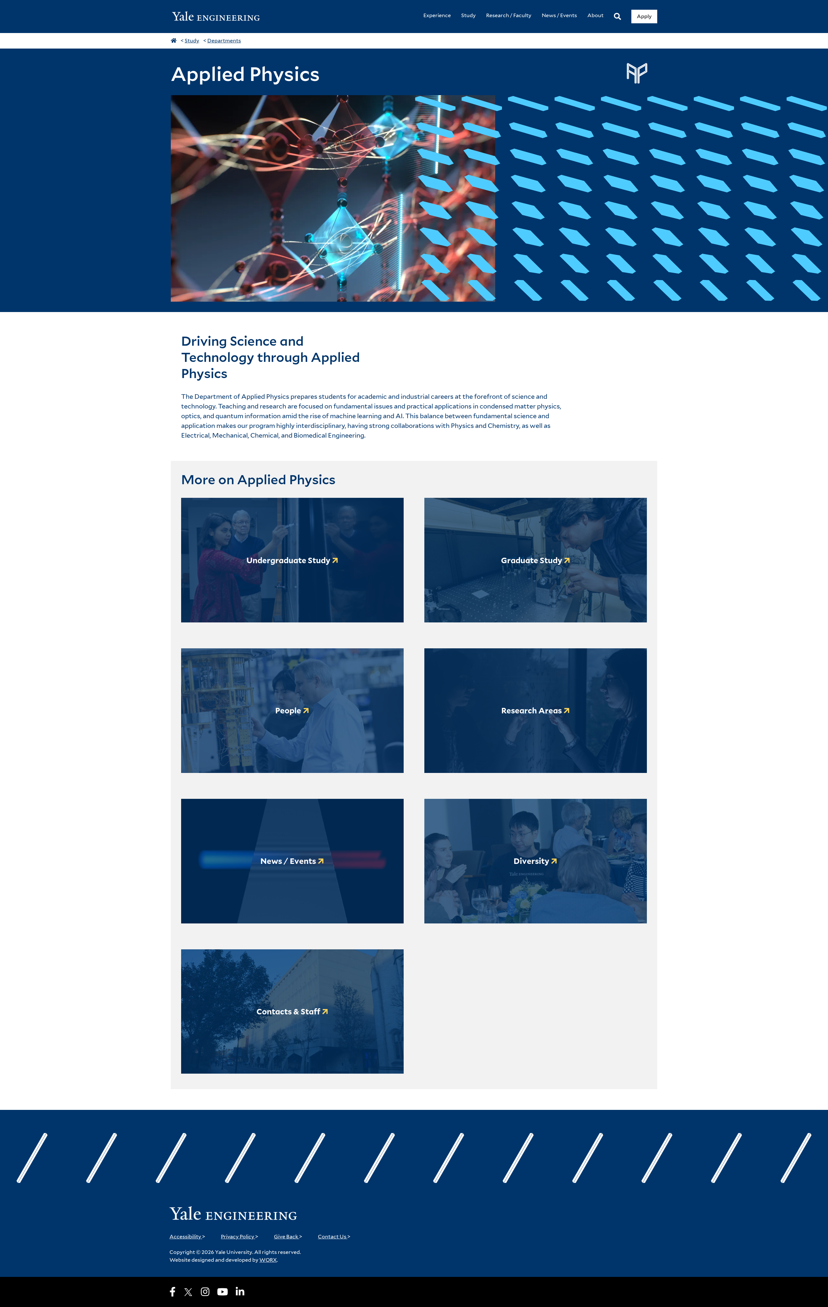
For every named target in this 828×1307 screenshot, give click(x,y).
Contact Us (334, 1237)
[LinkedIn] (240, 1292)
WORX (268, 1260)
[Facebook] (172, 1292)
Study (192, 41)
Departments (224, 41)
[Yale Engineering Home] (219, 16)
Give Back (288, 1237)
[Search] (617, 16)
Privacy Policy (239, 1237)
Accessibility (187, 1237)
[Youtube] (222, 1292)
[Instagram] (205, 1292)
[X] (188, 1292)
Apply (644, 16)
